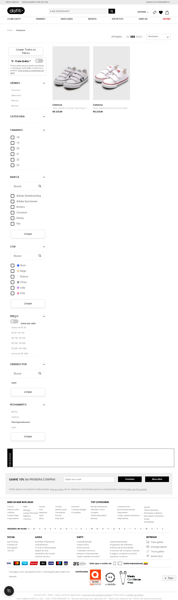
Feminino (129, 479)
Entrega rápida (159, 546)
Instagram (12, 547)
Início (10, 30)
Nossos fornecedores (87, 553)
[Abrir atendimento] (9, 591)
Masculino (157, 479)
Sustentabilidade (118, 541)
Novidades (153, 36)
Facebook (12, 544)
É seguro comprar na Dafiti (123, 553)
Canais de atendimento (158, 2)
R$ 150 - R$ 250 (18, 338)
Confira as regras (134, 595)
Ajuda (147, 507)
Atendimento (41, 544)
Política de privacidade (121, 547)
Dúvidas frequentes (45, 541)
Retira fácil (157, 556)
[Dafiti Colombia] (146, 563)
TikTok (10, 550)
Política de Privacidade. (136, 489)
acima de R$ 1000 (19, 354)
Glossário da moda (45, 553)
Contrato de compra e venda (124, 550)
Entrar (142, 12)
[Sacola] (168, 12)
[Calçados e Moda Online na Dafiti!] (16, 10)
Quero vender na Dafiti (88, 556)
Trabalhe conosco (86, 550)
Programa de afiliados (121, 544)
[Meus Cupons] (155, 12)
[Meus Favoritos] (161, 12)
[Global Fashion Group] (79, 563)
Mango (26, 510)
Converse (20, 30)
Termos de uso (42, 556)
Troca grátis (157, 551)
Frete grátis (157, 542)
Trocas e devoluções (45, 547)
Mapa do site (41, 550)
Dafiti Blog (12, 541)
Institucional (83, 547)
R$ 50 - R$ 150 (17, 333)
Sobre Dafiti (83, 544)
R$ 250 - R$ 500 (18, 343)
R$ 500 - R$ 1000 (18, 348)
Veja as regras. (57, 489)
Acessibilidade (84, 541)
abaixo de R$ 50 (18, 327)
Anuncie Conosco (119, 556)
